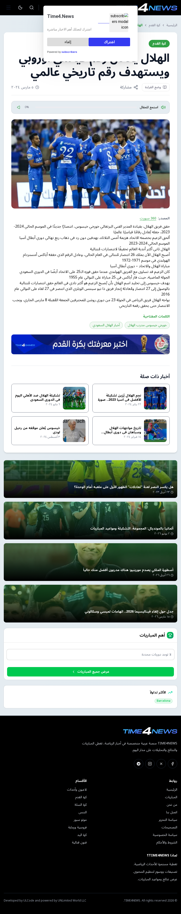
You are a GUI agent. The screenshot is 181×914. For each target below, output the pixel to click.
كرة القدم (154, 25)
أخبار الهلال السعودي (106, 325)
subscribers (69, 52)
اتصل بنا (171, 812)
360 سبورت (148, 218)
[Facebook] (172, 763)
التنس (82, 812)
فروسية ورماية (77, 827)
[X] (161, 763)
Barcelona (163, 701)
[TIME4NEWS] (146, 7)
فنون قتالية (79, 842)
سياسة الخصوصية (165, 834)
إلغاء (68, 42)
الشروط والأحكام (166, 842)
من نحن (172, 804)
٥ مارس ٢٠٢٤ (22, 87)
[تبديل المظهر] (20, 7)
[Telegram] (138, 763)
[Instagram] (150, 763)
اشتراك (109, 42)
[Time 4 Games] (90, 344)
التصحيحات (169, 827)
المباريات (171, 797)
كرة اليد (82, 834)
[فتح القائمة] (8, 7)
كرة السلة (80, 804)
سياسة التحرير (168, 819)
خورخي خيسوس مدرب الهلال (147, 325)
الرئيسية (171, 25)
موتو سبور (80, 819)
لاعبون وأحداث (77, 789)
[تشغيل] (18, 107)
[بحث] (31, 7)
